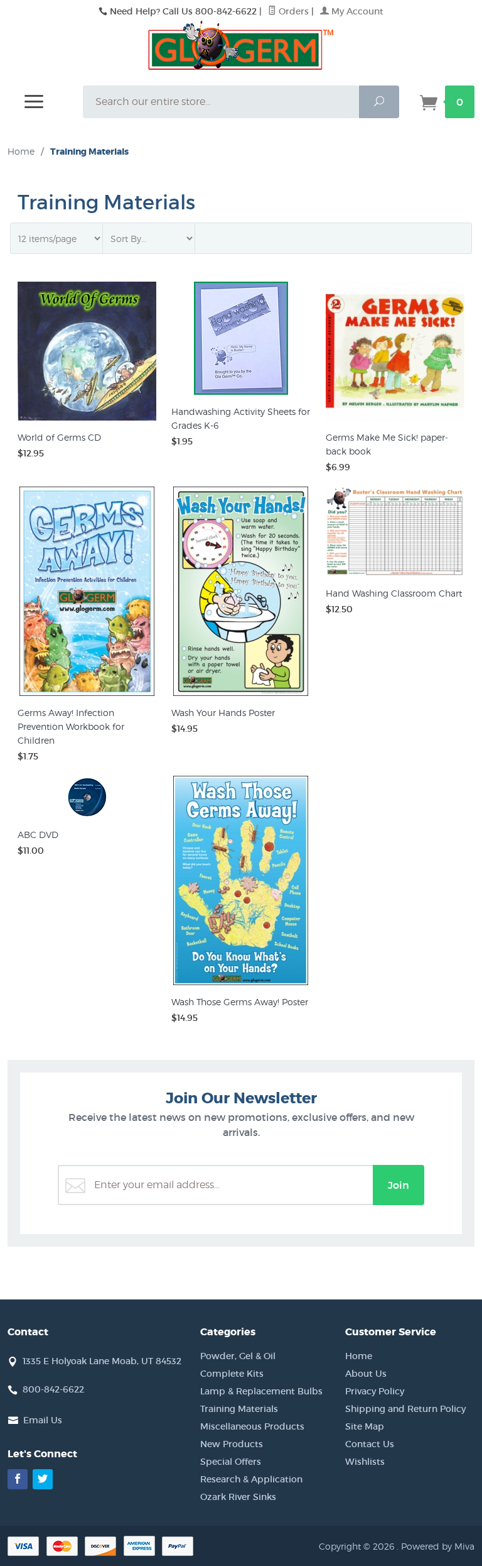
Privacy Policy (374, 1391)
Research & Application (251, 1479)
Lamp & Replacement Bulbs (261, 1391)
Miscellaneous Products (252, 1426)
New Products (231, 1444)
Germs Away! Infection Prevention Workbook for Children (71, 726)
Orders (292, 11)
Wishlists (365, 1461)
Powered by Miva (437, 1546)
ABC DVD (38, 834)
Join (398, 1185)
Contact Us (369, 1444)
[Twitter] (43, 1479)
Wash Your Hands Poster (223, 712)
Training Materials (239, 1408)
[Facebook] (18, 1479)
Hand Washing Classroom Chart (394, 593)
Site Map (364, 1426)
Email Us (42, 1420)
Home (21, 151)
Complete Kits (232, 1373)
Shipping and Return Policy (405, 1408)
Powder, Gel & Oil (238, 1356)
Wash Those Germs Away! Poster (239, 1001)
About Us (366, 1373)
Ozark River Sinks (238, 1497)
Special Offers (230, 1461)
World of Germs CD (59, 437)
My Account (356, 11)
